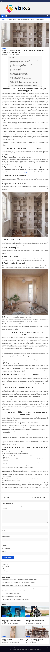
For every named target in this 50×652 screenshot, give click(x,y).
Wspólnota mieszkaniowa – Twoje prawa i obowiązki (21, 78)
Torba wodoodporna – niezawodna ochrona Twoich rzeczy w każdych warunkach (18, 582)
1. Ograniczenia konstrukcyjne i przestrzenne (20, 62)
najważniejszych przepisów (17, 81)
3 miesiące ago (6, 623)
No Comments (16, 54)
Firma (3, 568)
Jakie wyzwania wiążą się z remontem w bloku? (19, 61)
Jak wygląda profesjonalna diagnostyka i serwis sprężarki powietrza (15, 590)
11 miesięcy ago (6, 642)
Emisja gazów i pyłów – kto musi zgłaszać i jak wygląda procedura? (15, 599)
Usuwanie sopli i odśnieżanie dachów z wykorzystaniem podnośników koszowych (18, 588)
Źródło (25, 172)
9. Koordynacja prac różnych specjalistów (19, 73)
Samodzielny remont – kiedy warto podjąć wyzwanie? (21, 83)
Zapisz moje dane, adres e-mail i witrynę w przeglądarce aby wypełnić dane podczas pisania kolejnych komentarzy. (22, 544)
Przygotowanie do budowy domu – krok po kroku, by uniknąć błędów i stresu (37, 496)
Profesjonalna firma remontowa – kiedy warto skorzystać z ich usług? (24, 85)
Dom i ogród (4, 566)
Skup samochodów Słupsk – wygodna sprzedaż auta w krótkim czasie (16, 585)
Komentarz (4, 508)
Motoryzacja (4, 571)
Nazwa (4, 525)
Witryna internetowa (6, 536)
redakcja (10, 54)
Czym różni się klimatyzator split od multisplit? (11, 593)
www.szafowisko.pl (23, 144)
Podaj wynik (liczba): (6, 548)
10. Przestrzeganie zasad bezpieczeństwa (20, 74)
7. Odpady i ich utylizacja (16, 70)
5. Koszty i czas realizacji (16, 68)
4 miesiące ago (30, 623)
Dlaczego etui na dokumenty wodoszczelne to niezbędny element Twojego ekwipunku (19, 579)
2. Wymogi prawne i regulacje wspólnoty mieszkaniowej (22, 64)
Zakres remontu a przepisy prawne (18, 77)
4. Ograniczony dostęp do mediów (18, 66)
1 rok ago (5, 54)
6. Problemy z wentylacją (16, 69)
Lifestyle (4, 48)
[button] (39, 58)
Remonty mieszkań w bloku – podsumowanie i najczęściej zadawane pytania (25, 60)
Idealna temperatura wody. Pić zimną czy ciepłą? (12, 596)
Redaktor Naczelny (14, 623)
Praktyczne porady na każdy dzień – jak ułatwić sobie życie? (13, 496)
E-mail (3, 530)
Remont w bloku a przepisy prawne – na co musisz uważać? (22, 75)
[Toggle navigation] (6, 16)
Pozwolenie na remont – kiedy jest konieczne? (20, 79)
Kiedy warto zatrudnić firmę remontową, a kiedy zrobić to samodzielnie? (24, 82)
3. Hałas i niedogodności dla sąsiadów (19, 65)
